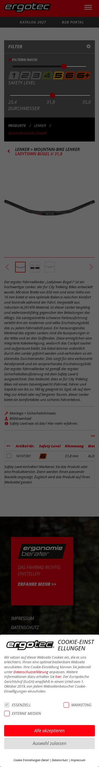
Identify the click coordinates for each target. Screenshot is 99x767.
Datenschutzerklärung (30, 672)
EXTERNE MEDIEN (26, 713)
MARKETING (81, 704)
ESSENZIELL (21, 704)
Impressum (78, 760)
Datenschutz (60, 760)
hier (58, 676)
